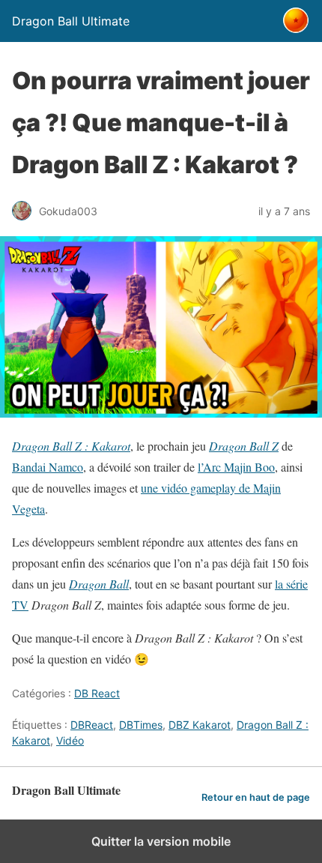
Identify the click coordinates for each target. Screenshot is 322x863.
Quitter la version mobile (161, 841)
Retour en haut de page (255, 797)
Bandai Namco (47, 467)
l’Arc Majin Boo (236, 467)
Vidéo (70, 740)
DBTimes (140, 724)
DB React (97, 693)
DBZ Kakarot (199, 724)
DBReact (91, 724)
